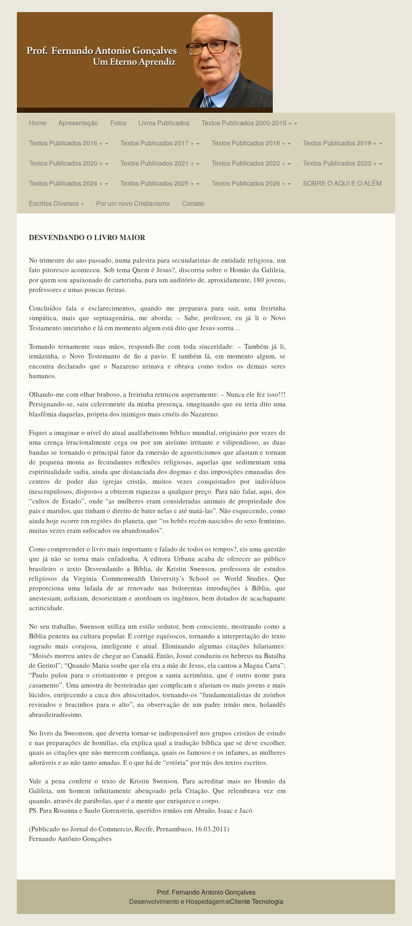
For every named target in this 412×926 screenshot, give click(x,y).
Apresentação (78, 122)
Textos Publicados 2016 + (66, 142)
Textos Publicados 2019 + (340, 142)
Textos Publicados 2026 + (249, 183)
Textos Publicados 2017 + (158, 142)
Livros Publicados (164, 122)
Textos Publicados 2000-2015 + (247, 122)
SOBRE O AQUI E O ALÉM (342, 183)
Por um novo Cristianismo (133, 203)
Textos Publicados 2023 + (340, 163)
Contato (193, 203)
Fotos (118, 122)
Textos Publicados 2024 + (66, 183)
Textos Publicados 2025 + (158, 183)
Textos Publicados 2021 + (158, 163)
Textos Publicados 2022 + (249, 163)
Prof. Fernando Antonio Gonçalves (206, 892)
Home (37, 122)
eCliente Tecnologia (254, 901)
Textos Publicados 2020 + (66, 163)
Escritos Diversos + (56, 203)
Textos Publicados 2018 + (249, 142)
